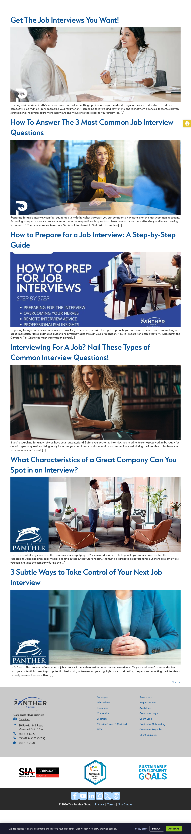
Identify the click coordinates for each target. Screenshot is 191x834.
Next (176, 682)
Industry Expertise (138, 5)
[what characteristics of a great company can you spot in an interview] (95, 551)
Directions (24, 719)
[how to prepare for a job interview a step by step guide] (95, 326)
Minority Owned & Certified (112, 724)
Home (51, 5)
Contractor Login (149, 713)
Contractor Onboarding (152, 724)
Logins (179, 12)
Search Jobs (146, 697)
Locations (102, 718)
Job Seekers (114, 5)
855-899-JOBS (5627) (32, 738)
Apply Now (161, 12)
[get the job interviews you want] (95, 101)
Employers (102, 697)
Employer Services (91, 5)
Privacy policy (141, 828)
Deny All (156, 828)
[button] (187, 123)
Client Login (146, 718)
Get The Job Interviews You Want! (64, 20)
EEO (99, 729)
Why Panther (67, 5)
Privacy (99, 804)
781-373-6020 (27, 734)
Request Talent (140, 12)
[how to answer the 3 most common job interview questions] (95, 213)
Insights (160, 5)
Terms (111, 804)
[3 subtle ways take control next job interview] (95, 663)
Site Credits (125, 804)
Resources (102, 707)
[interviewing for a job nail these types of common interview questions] (95, 438)
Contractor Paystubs (151, 729)
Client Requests (148, 734)
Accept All (173, 828)
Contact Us (177, 5)
